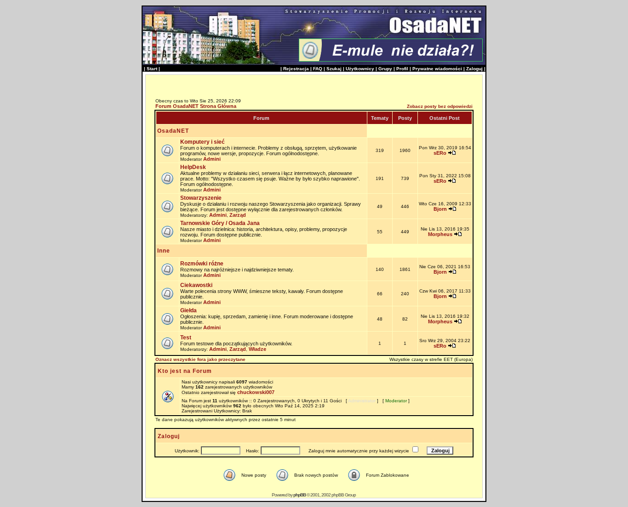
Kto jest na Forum (185, 371)
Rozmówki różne (201, 263)
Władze (257, 349)
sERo (440, 153)
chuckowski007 (255, 392)
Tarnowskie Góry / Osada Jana (220, 223)
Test (185, 337)
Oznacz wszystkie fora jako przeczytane (200, 359)
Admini (212, 159)
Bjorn (440, 209)
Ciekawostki (196, 285)
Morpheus (440, 234)
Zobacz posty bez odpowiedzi (440, 106)
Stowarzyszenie (201, 198)
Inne (163, 251)
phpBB (299, 494)
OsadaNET (173, 131)
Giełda (188, 310)
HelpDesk (193, 167)
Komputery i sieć (202, 142)
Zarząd (237, 215)
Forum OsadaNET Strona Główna (195, 106)
